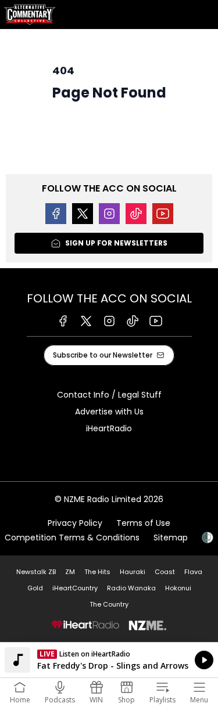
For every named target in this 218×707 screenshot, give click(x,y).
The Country (109, 604)
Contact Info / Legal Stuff (109, 395)
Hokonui (178, 588)
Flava (193, 571)
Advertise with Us (109, 411)
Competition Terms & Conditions (72, 537)
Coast (165, 571)
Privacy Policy (75, 523)
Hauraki (132, 571)
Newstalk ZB (36, 571)
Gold (35, 588)
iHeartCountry (75, 588)
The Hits (97, 571)
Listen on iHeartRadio (109, 660)
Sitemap (170, 537)
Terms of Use (143, 523)
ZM (70, 571)
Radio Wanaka (131, 588)
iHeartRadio (109, 428)
